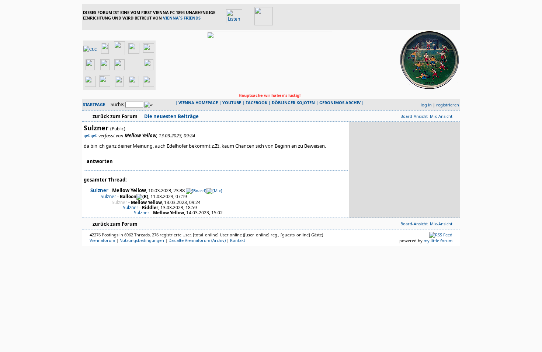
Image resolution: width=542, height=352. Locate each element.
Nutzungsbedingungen (141, 240)
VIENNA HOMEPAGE (198, 102)
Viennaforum (102, 240)
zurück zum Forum (115, 116)
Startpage (94, 104)
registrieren (447, 105)
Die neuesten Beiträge (171, 116)
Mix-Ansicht (441, 116)
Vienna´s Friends (182, 18)
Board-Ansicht (414, 116)
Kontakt (237, 240)
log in (426, 105)
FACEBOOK (256, 102)
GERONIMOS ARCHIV (340, 102)
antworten (100, 161)
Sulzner (99, 190)
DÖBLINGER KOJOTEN (293, 102)
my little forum (438, 240)
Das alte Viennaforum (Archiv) (197, 240)
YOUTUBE (231, 102)
